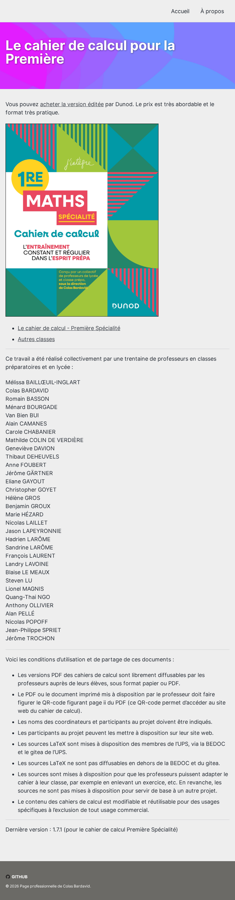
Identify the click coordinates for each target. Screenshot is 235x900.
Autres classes (36, 339)
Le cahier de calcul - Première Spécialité (69, 328)
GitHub (19, 876)
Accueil (180, 11)
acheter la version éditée (72, 104)
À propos (212, 11)
